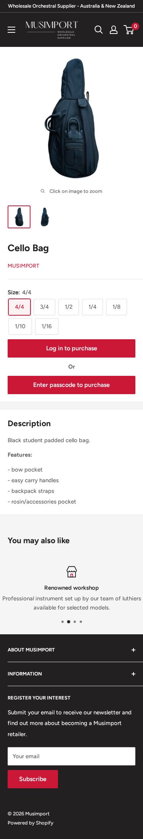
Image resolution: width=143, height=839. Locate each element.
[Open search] (99, 30)
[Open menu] (11, 30)
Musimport (23, 266)
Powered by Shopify (30, 823)
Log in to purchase (71, 348)
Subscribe (33, 779)
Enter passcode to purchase (71, 384)
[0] (129, 29)
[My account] (113, 30)
